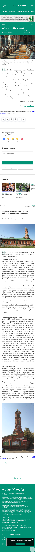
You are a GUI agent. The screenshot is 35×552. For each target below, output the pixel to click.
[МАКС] (22, 489)
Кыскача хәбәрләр (23, 11)
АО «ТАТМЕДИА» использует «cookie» (11, 517)
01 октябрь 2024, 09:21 (7, 33)
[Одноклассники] (11, 119)
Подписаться (20, 544)
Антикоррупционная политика (9, 532)
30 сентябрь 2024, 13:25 (30, 206)
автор (3, 24)
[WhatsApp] (15, 119)
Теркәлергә (26, 168)
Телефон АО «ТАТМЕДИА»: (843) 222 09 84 (11, 535)
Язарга (17, 163)
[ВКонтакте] (3, 119)
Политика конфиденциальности (10, 522)
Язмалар (12, 11)
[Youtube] (18, 489)
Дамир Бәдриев (3, 205)
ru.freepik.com (29, 106)
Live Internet (5, 539)
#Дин (32, 24)
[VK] (4, 489)
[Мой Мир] (19, 119)
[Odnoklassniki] (13, 489)
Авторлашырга (9, 167)
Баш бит (4, 11)
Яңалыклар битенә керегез (12, 463)
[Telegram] (7, 119)
